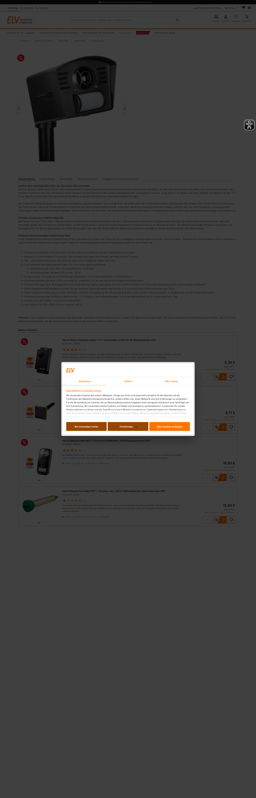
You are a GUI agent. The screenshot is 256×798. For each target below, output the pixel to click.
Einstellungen (126, 426)
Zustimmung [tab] (85, 381)
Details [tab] (128, 381)
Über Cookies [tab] (171, 381)
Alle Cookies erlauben (169, 426)
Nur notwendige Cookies (86, 426)
